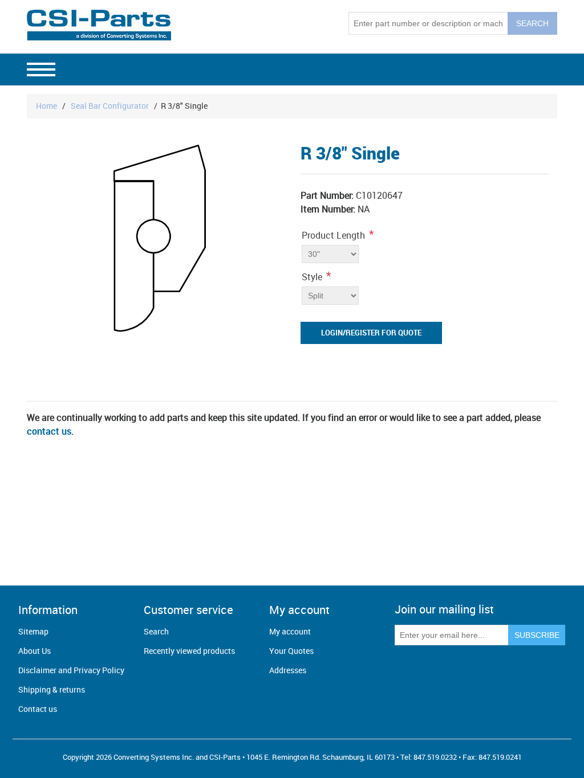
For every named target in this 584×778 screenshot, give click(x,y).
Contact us (37, 708)
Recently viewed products (189, 650)
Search (156, 631)
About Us (34, 650)
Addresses (287, 670)
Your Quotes (291, 650)
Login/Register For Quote (371, 332)
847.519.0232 (435, 757)
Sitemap (33, 631)
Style (312, 277)
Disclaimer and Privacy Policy (71, 670)
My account (290, 631)
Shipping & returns (51, 689)
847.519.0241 (500, 757)
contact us (49, 431)
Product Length (333, 235)
